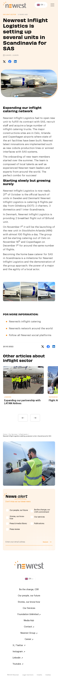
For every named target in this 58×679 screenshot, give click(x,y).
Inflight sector (23, 434)
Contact (28, 627)
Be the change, (42, 511)
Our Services (13, 434)
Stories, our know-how (17, 518)
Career (28, 639)
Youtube (17, 664)
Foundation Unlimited (28, 614)
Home (5, 434)
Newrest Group (28, 633)
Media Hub (29, 621)
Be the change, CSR (29, 590)
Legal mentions (27, 675)
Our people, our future (19, 510)
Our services (39, 517)
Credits (39, 675)
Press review (15, 529)
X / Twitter (18, 645)
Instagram (18, 652)
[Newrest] (14, 5)
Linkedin (17, 658)
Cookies (48, 675)
